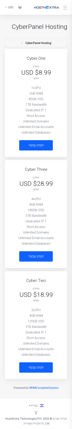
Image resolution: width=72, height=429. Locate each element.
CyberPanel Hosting (38, 43)
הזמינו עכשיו (36, 145)
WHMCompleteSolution (44, 387)
